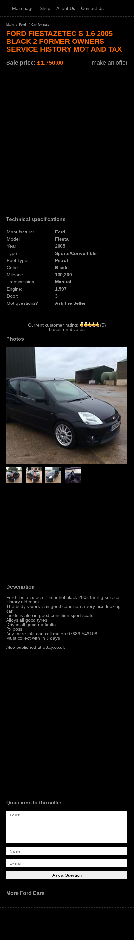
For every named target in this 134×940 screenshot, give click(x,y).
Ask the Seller (70, 303)
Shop (45, 8)
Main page (23, 8)
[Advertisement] (67, 139)
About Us (65, 8)
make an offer (109, 62)
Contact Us (92, 8)
